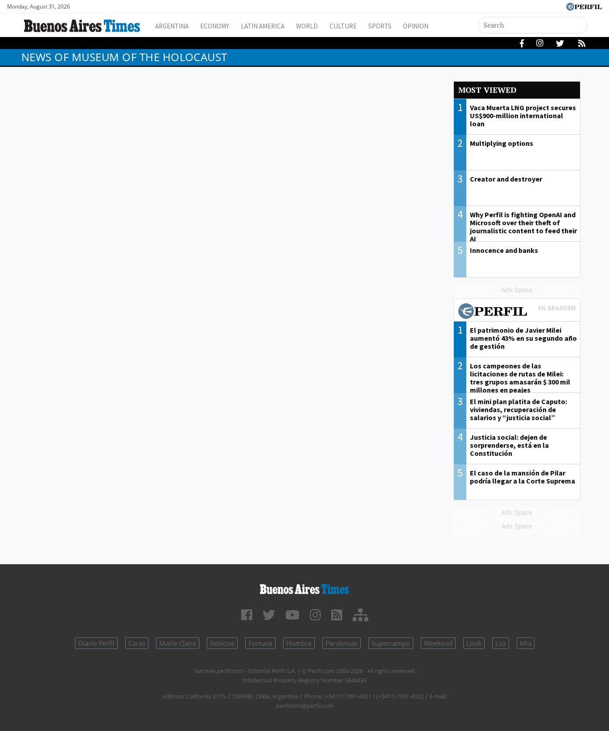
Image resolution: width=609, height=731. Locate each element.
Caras (136, 643)
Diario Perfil (96, 643)
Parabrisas (341, 643)
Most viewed (487, 90)
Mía (525, 643)
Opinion (415, 26)
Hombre (299, 643)
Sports (379, 26)
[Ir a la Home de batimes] (304, 588)
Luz (500, 643)
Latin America (262, 26)
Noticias (222, 643)
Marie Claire (177, 643)
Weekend (438, 643)
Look (473, 643)
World (307, 26)
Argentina (172, 26)
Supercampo (390, 643)
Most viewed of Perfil (517, 312)
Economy (214, 26)
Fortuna (260, 643)
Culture (343, 26)
